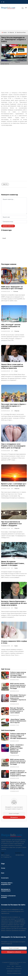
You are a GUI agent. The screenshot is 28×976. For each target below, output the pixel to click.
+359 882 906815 (19, 855)
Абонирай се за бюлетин (14, 952)
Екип (2, 873)
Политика (16, 291)
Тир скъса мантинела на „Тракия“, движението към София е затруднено (11, 523)
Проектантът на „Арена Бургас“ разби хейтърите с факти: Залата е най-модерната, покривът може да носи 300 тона (18, 785)
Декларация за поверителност (14, 971)
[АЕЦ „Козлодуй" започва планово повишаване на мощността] (14, 313)
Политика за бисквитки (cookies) (14, 973)
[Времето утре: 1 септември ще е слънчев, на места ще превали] (14, 472)
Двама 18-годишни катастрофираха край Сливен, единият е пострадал (12, 563)
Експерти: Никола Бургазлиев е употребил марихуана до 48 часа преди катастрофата (14, 603)
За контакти (4, 878)
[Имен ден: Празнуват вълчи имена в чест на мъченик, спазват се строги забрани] (5, 711)
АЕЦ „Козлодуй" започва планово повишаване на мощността (10, 326)
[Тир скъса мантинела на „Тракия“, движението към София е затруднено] (14, 510)
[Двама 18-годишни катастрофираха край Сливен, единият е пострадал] (14, 550)
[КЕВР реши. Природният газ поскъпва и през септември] (14, 275)
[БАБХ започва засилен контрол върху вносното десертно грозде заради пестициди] (5, 687)
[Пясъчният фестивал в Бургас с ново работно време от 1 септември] (14, 393)
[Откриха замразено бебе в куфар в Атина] (14, 630)
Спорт (16, 371)
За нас (3, 868)
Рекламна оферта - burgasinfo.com (14, 968)
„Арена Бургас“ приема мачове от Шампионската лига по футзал (18, 721)
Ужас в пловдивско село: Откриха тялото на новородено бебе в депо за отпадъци (13, 446)
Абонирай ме (14, 817)
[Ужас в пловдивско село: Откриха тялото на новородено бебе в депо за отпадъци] (14, 433)
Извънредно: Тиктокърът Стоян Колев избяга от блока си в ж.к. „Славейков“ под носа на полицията (18, 698)
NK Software (16, 963)
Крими (16, 450)
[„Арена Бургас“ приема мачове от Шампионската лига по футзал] (5, 722)
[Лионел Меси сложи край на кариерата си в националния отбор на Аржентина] (14, 353)
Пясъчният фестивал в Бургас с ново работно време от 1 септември (13, 406)
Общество (17, 62)
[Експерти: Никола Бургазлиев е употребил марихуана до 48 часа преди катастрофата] (14, 590)
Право (16, 607)
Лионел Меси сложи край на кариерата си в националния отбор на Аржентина (12, 366)
